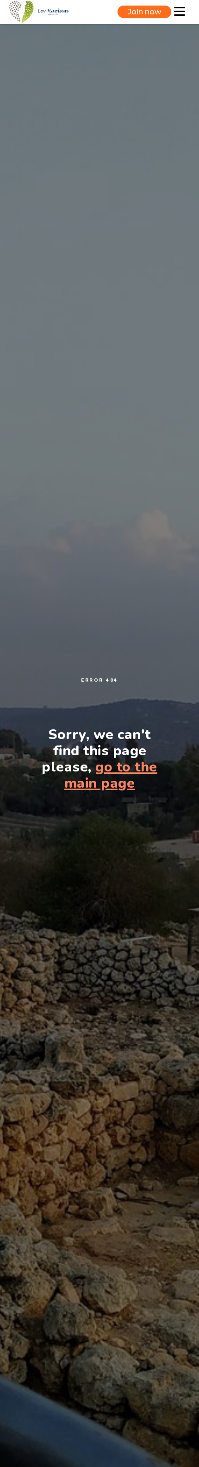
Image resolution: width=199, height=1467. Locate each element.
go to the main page (110, 775)
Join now (144, 11)
